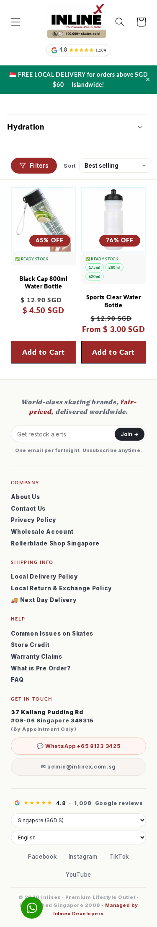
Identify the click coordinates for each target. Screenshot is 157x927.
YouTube (78, 874)
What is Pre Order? (41, 668)
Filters (39, 165)
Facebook (42, 856)
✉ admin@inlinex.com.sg (78, 766)
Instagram (83, 856)
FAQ (17, 679)
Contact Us (28, 508)
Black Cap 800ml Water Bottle (43, 282)
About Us (25, 496)
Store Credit (30, 644)
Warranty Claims (36, 656)
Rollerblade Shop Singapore (55, 543)
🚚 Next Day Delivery (43, 600)
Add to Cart (113, 352)
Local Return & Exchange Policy (61, 588)
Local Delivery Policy (44, 576)
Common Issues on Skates (52, 633)
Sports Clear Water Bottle (113, 301)
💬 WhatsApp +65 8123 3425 (79, 746)
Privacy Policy (33, 520)
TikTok (119, 856)
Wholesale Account (42, 531)
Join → (130, 434)
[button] (15, 22)
